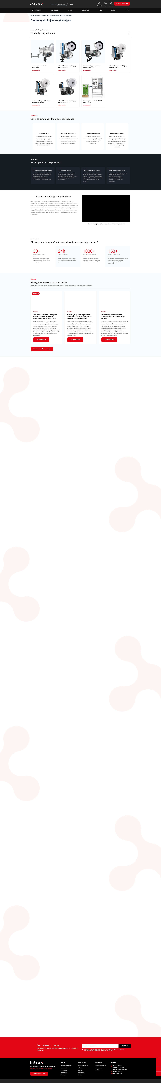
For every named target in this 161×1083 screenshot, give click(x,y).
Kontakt (113, 10)
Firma (100, 10)
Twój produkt (54, 10)
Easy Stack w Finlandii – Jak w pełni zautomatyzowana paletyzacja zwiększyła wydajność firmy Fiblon (45, 316)
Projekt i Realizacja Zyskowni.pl (122, 1081)
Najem (111, 5)
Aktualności (99, 5)
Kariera (105, 5)
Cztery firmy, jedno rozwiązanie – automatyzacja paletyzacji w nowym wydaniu (113, 316)
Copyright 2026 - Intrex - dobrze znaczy (40, 1081)
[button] (128, 33)
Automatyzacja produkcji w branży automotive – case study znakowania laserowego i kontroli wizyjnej (79, 316)
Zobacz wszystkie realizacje (41, 349)
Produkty (42, 15)
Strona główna (35, 15)
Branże (70, 10)
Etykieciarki (49, 15)
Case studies (85, 10)
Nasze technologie (36, 10)
